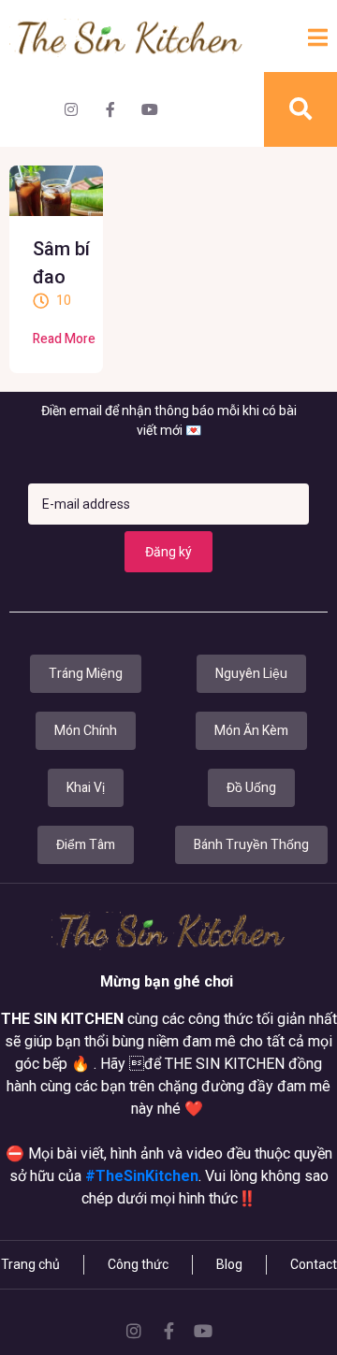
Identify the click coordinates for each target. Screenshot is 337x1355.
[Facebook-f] (110, 109)
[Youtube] (150, 109)
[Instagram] (71, 109)
